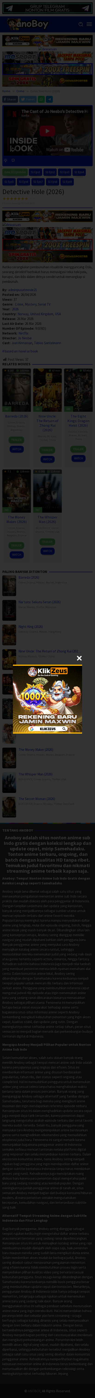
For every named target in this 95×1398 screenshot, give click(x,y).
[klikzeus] (47, 698)
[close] (79, 658)
